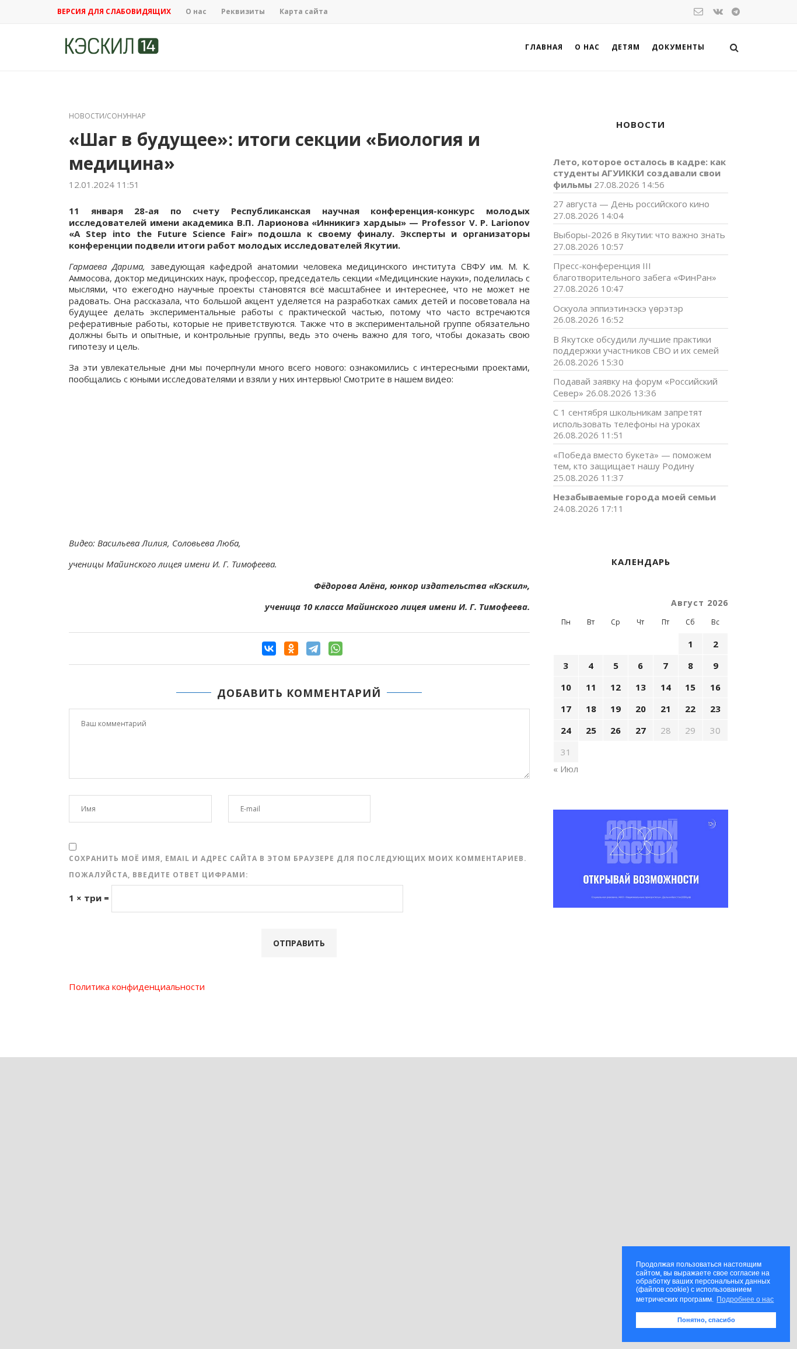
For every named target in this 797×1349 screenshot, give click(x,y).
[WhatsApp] (335, 649)
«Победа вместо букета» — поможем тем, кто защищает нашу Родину (632, 460)
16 (715, 687)
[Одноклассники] (291, 649)
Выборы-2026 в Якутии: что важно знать (639, 234)
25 (591, 730)
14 (665, 687)
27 (640, 730)
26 (615, 730)
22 (690, 708)
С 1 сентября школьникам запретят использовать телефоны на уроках (627, 418)
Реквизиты (243, 11)
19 (615, 708)
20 (640, 708)
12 (615, 687)
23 (715, 708)
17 (566, 708)
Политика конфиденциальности (137, 986)
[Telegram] (313, 649)
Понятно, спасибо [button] (706, 1319)
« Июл (565, 769)
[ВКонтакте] (269, 649)
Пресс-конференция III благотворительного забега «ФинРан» (634, 271)
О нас (196, 11)
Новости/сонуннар (107, 116)
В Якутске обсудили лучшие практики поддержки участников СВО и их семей (636, 345)
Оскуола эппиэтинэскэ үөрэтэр (618, 308)
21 (665, 708)
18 (591, 708)
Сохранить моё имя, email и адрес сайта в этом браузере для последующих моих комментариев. (298, 858)
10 (566, 687)
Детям (625, 47)
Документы (678, 47)
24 (566, 730)
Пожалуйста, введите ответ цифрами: (159, 875)
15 (690, 687)
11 (591, 687)
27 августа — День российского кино (631, 204)
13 (640, 687)
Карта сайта (303, 11)
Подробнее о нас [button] (745, 1299)
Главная (544, 47)
